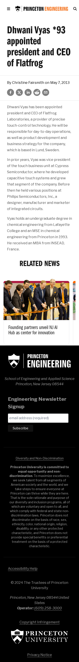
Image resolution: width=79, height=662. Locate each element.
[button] (9, 9)
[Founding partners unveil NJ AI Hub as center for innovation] (36, 310)
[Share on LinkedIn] (28, 92)
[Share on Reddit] (36, 92)
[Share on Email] (45, 92)
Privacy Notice (39, 655)
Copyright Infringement (40, 622)
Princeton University (39, 636)
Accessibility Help (23, 569)
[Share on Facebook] (10, 92)
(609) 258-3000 (48, 608)
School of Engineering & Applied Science (39, 361)
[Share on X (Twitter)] (19, 92)
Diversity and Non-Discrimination (40, 458)
